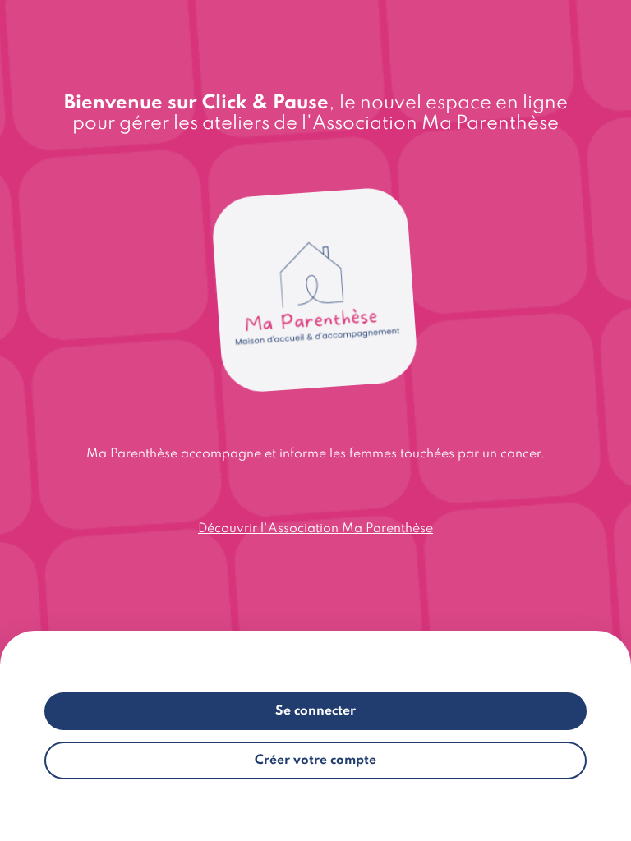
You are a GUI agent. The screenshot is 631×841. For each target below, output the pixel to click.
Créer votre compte (315, 760)
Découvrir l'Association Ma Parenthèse (315, 528)
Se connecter (315, 711)
